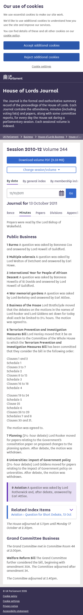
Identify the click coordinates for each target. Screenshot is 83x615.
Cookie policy (10, 596)
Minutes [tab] (25, 213)
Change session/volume (40, 170)
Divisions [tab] (56, 213)
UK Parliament (11, 136)
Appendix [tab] (73, 213)
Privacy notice (10, 606)
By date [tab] (12, 181)
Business (28, 136)
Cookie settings (41, 66)
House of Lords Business (51, 136)
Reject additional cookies (41, 57)
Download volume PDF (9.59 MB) (41, 160)
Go (71, 193)
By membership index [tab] (65, 181)
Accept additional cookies (41, 45)
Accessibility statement (16, 611)
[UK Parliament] (13, 77)
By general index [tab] (34, 181)
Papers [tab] (40, 213)
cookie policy (11, 35)
